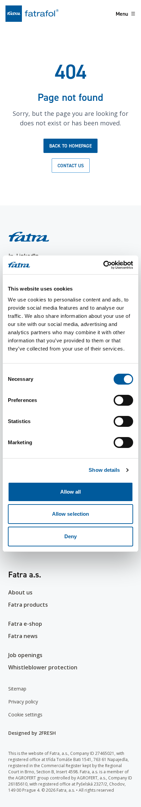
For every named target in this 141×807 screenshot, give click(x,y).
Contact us (70, 165)
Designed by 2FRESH (32, 733)
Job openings (25, 655)
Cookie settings (25, 714)
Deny (70, 536)
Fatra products (28, 604)
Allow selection (70, 514)
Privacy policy (23, 701)
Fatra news (23, 636)
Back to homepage (70, 146)
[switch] (123, 400)
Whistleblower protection (42, 667)
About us (20, 592)
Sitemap (17, 688)
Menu (122, 13)
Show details (104, 470)
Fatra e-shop (25, 623)
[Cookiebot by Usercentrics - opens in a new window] (103, 265)
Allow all (70, 492)
